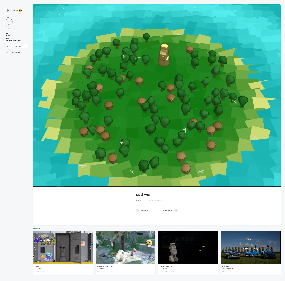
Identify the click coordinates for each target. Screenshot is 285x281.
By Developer (10, 19)
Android (161, 270)
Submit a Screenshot (13, 40)
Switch (36, 270)
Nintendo (40, 268)
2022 (137, 201)
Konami (165, 268)
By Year (8, 26)
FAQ (7, 33)
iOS (164, 270)
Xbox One (178, 270)
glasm (141, 201)
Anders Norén (159, 278)
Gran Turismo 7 (226, 266)
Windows (174, 270)
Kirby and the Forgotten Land (105, 266)
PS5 (168, 270)
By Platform (10, 22)
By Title (9, 24)
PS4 (166, 270)
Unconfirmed (10, 29)
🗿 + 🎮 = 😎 (14, 10)
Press (8, 36)
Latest (8, 17)
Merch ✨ (9, 38)
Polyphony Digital (230, 268)
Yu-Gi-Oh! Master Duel (166, 266)
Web (146, 200)
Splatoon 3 (37, 266)
